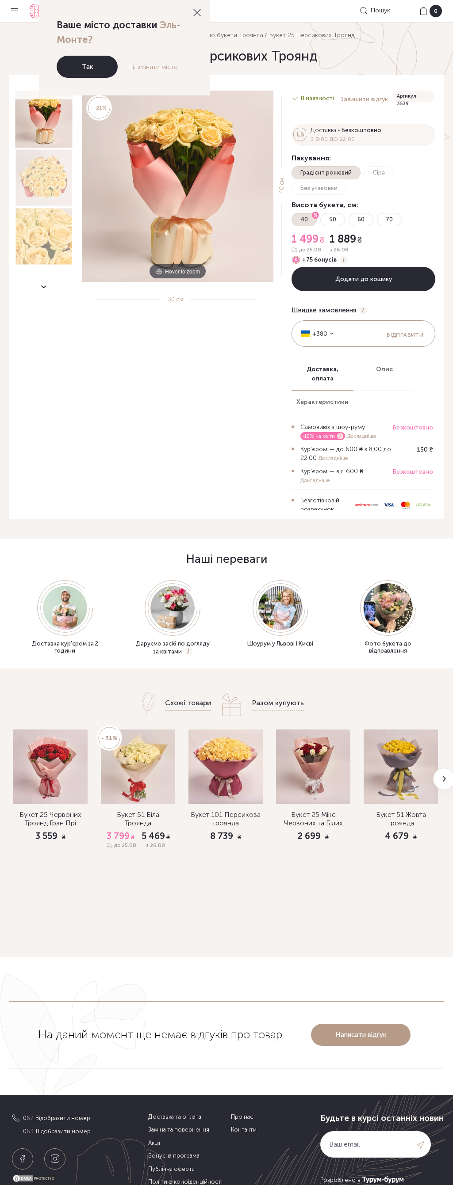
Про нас (242, 1116)
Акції (154, 1142)
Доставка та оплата (174, 1116)
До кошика (51, 884)
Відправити (405, 335)
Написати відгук (360, 1035)
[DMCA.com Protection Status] (78, 1178)
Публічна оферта (171, 1169)
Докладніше (361, 436)
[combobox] (314, 333)
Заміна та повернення (178, 1129)
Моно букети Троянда (230, 35)
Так (87, 67)
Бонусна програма (174, 1155)
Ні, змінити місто (153, 67)
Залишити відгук (364, 99)
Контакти (244, 1129)
